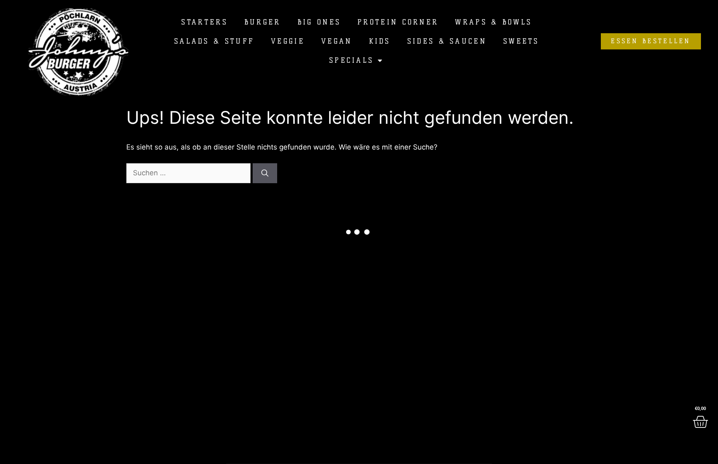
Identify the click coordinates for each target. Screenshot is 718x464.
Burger (262, 22)
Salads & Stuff (214, 41)
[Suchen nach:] (189, 173)
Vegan (336, 41)
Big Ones (319, 22)
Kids (380, 41)
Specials (351, 60)
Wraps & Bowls (493, 22)
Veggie (288, 41)
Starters (204, 22)
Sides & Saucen (447, 41)
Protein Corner (397, 22)
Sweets (521, 41)
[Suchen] (265, 173)
